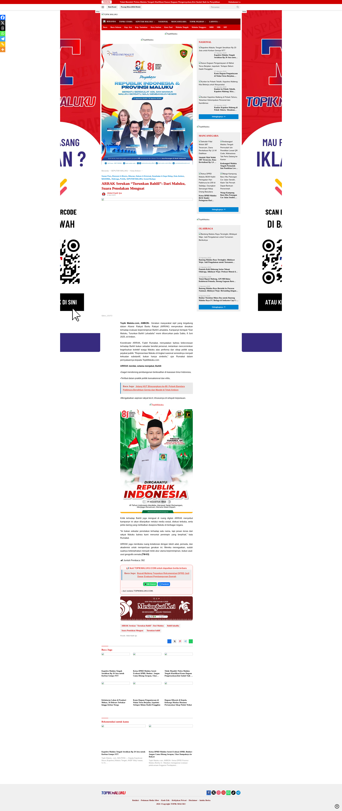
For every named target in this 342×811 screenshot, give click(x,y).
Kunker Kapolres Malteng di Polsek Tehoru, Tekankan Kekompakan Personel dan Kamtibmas (226, 109)
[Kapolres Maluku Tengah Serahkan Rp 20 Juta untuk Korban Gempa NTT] (116, 661)
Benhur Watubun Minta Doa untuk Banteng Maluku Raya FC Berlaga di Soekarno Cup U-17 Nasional (218, 299)
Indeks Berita (205, 800)
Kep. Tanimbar (141, 27)
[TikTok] (233, 793)
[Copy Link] (2, 44)
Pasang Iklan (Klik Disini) (130, 7)
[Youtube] (223, 792)
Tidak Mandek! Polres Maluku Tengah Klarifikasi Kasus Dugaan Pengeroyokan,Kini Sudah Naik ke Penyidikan (179, 673)
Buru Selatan (115, 27)
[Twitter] (213, 792)
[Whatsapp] (2, 33)
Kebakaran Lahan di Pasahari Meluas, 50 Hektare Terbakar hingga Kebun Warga (192, 2)
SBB (218, 27)
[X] (2, 22)
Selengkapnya (218, 117)
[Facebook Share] (169, 641)
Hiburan (131, 176)
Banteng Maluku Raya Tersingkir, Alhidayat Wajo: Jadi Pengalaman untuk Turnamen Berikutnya (217, 261)
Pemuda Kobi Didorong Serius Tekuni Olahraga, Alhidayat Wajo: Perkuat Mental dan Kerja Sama (218, 270)
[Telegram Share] (185, 641)
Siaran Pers (106, 176)
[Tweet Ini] (175, 641)
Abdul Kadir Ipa (114, 193)
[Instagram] (218, 792)
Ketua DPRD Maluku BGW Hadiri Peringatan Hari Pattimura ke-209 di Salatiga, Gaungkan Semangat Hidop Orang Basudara (207, 198)
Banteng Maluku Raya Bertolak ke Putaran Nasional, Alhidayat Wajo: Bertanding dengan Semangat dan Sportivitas (217, 289)
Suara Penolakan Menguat (132, 631)
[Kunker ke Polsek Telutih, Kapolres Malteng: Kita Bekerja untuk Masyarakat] (218, 83)
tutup (98, 11)
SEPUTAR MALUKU (144, 22)
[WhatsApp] (228, 792)
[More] (2, 49)
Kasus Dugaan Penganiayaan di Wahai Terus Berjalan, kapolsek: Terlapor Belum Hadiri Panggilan (146, 702)
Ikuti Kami (112, 7)
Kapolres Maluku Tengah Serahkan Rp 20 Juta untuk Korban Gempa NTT (113, 673)
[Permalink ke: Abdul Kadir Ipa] (104, 194)
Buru (105, 27)
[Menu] (103, 7)
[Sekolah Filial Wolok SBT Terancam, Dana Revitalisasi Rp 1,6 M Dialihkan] (208, 147)
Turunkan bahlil (153, 631)
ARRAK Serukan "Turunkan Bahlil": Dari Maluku (143, 626)
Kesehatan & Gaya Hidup (162, 176)
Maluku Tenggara (199, 27)
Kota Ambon (156, 27)
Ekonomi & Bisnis (119, 176)
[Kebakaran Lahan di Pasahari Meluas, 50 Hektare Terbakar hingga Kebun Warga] (116, 690)
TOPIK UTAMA (125, 22)
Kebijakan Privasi (179, 800)
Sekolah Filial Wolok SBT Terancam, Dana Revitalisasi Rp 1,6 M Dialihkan (207, 160)
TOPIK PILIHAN (197, 22)
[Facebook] (2, 17)
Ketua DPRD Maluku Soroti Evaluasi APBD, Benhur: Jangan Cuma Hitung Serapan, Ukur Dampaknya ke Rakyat (146, 673)
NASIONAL (163, 22)
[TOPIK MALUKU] (110, 14)
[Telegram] (2, 39)
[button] (237, 7)
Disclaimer (193, 800)
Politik (122, 179)
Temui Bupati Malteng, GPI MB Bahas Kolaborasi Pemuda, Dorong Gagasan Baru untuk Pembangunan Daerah (216, 280)
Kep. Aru (128, 27)
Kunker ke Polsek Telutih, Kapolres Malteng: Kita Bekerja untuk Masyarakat (225, 90)
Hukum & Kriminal (143, 176)
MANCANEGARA (178, 22)
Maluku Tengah (182, 27)
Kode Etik (165, 800)
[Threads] (2, 28)
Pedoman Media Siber (150, 800)
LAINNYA (213, 22)
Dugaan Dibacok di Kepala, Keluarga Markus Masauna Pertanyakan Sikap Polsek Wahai (178, 702)
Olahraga (115, 179)
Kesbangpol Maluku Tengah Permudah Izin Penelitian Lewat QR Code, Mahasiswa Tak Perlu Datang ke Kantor (229, 166)
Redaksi (135, 800)
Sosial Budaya (150, 179)
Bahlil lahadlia (173, 626)
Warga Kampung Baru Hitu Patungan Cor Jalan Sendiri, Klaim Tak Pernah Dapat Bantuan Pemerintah (228, 195)
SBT (225, 27)
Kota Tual (168, 27)
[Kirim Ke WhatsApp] (191, 641)
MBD (211, 27)
